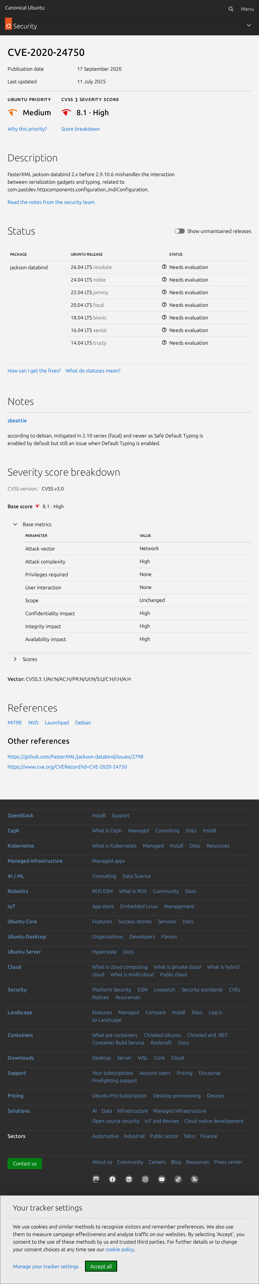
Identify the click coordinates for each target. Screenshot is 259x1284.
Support (121, 815)
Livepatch (164, 989)
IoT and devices (162, 1121)
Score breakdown (80, 129)
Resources (218, 845)
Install (98, 815)
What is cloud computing (120, 967)
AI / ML (16, 876)
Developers (142, 936)
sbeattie (17, 420)
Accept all (101, 1266)
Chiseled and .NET (207, 1035)
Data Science (137, 876)
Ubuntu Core (22, 921)
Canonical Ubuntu (25, 7)
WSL (143, 1058)
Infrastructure (132, 1111)
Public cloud (173, 974)
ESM (143, 989)
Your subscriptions (112, 1073)
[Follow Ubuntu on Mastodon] (97, 1180)
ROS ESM (102, 891)
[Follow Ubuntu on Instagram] (147, 1180)
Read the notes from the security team (51, 202)
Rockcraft (161, 1042)
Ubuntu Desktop (27, 936)
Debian (83, 722)
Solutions (19, 1111)
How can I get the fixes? (34, 370)
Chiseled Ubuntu (162, 1035)
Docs (191, 830)
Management (179, 906)
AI (94, 1111)
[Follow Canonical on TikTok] (179, 1180)
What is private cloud (177, 967)
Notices (100, 997)
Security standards (202, 989)
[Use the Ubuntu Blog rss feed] (196, 1180)
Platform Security (111, 989)
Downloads (21, 1058)
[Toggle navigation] (249, 25)
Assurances (127, 997)
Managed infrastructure (35, 861)
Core (159, 1058)
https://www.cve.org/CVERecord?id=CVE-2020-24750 (67, 767)
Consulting (167, 830)
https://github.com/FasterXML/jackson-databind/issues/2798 (75, 756)
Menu (247, 9)
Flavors (169, 936)
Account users (155, 1073)
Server (124, 1058)
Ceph (13, 830)
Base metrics (37, 524)
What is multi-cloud (132, 974)
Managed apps (108, 861)
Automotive (105, 1136)
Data (107, 1111)
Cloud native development (214, 1121)
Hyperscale (104, 951)
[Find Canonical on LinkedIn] (130, 1180)
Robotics (18, 891)
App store (103, 906)
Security (17, 989)
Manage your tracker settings (46, 1266)
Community (166, 891)
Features (102, 921)
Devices (215, 1095)
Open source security (116, 1121)
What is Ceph (107, 830)
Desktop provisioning (177, 1095)
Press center (228, 1162)
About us (102, 1162)
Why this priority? (27, 129)
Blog (176, 1162)
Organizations (107, 936)
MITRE (15, 722)
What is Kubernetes (114, 845)
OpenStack (20, 815)
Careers (157, 1162)
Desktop (101, 1058)
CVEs (234, 989)
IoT (11, 906)
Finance (208, 1136)
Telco (189, 1136)
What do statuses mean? (93, 370)
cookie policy (119, 1249)
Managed (138, 830)
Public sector (164, 1136)
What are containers (114, 1035)
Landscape (20, 1012)
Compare (155, 1012)
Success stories (135, 921)
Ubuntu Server (24, 951)
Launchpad (57, 722)
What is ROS (133, 891)
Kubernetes (21, 845)
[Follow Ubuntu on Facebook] (114, 1180)
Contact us (25, 1163)
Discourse (209, 1073)
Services (167, 921)
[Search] (231, 9)
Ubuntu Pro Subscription (119, 1095)
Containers (20, 1035)
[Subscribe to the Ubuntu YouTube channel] (163, 1180)
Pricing (184, 1073)
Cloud (14, 967)
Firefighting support (114, 1080)
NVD (33, 722)
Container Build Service (118, 1042)
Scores (30, 659)
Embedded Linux (139, 906)
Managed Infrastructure (179, 1111)
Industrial (134, 1136)
